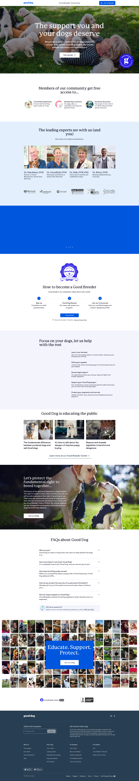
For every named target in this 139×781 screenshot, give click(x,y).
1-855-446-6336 (88, 609)
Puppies (75, 776)
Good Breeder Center (76, 758)
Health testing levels (75, 755)
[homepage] (28, 3)
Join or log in (50, 748)
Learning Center (51, 751)
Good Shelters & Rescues (100, 751)
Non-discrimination (29, 755)
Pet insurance (50, 761)
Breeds (68, 776)
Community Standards (44, 501)
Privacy (96, 776)
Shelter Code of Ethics (99, 755)
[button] (69, 552)
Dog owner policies (52, 758)
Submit (51, 731)
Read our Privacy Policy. (80, 320)
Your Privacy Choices (107, 776)
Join (94, 748)
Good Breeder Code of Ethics (38, 503)
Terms (89, 776)
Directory (82, 776)
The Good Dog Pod (75, 761)
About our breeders (75, 751)
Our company (27, 748)
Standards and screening (53, 755)
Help (25, 758)
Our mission (27, 751)
